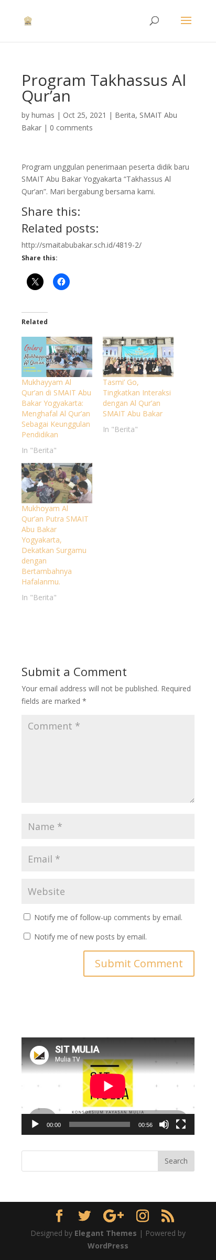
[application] (108, 1085)
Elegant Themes (105, 1233)
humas (43, 115)
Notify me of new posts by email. (90, 937)
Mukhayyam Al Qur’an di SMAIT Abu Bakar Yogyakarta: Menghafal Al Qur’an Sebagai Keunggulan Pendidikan (56, 408)
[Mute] (164, 1124)
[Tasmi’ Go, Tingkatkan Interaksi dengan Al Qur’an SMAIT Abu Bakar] (138, 357)
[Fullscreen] (181, 1124)
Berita (125, 115)
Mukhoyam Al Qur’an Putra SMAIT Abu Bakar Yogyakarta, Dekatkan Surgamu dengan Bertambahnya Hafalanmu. (55, 545)
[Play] (35, 1124)
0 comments (71, 127)
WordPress (108, 1246)
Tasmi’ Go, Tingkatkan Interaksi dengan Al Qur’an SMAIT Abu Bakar (137, 397)
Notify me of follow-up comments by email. (108, 917)
